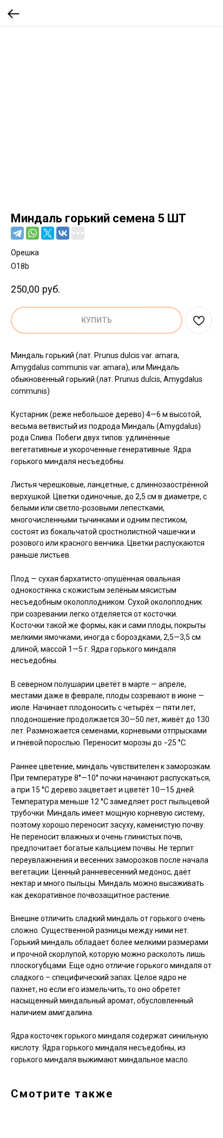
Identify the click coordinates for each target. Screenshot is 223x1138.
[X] (47, 233)
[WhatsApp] (32, 233)
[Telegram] (17, 233)
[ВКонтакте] (62, 233)
